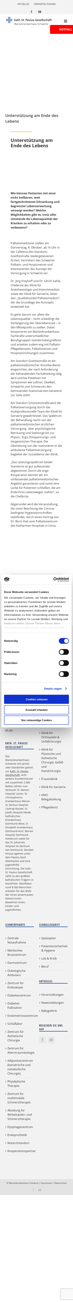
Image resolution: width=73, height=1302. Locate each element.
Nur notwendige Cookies (36, 720)
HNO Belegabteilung (51, 797)
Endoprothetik (17, 1135)
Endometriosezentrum (19, 1016)
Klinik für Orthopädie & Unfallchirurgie (51, 737)
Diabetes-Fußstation (14, 1005)
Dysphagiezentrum (19, 1127)
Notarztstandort (18, 1143)
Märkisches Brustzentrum (16, 952)
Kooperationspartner (19, 1151)
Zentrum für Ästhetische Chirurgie (15, 1036)
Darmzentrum (17, 963)
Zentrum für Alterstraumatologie (19, 1050)
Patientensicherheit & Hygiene (53, 948)
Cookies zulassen (36, 699)
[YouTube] (51, 1040)
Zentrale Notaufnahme (16, 940)
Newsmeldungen (52, 1003)
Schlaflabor (15, 1024)
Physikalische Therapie (16, 1084)
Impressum (46, 1183)
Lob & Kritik (49, 958)
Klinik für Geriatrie (53, 787)
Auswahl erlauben (36, 709)
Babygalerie (49, 1011)
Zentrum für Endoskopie (15, 985)
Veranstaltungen (52, 995)
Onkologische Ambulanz (16, 973)
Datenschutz (60, 1183)
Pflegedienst (49, 807)
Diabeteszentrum (19, 995)
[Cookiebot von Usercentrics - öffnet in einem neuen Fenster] (53, 579)
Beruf (45, 966)
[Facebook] (42, 1040)
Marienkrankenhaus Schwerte (23, 1183)
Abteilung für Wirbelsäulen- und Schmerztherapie (19, 1114)
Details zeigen (53, 688)
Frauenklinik (49, 779)
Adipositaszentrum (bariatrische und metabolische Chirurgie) (19, 1067)
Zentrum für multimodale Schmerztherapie (18, 1098)
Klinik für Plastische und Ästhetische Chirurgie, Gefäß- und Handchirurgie (52, 760)
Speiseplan (48, 938)
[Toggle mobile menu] (66, 21)
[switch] (64, 652)
